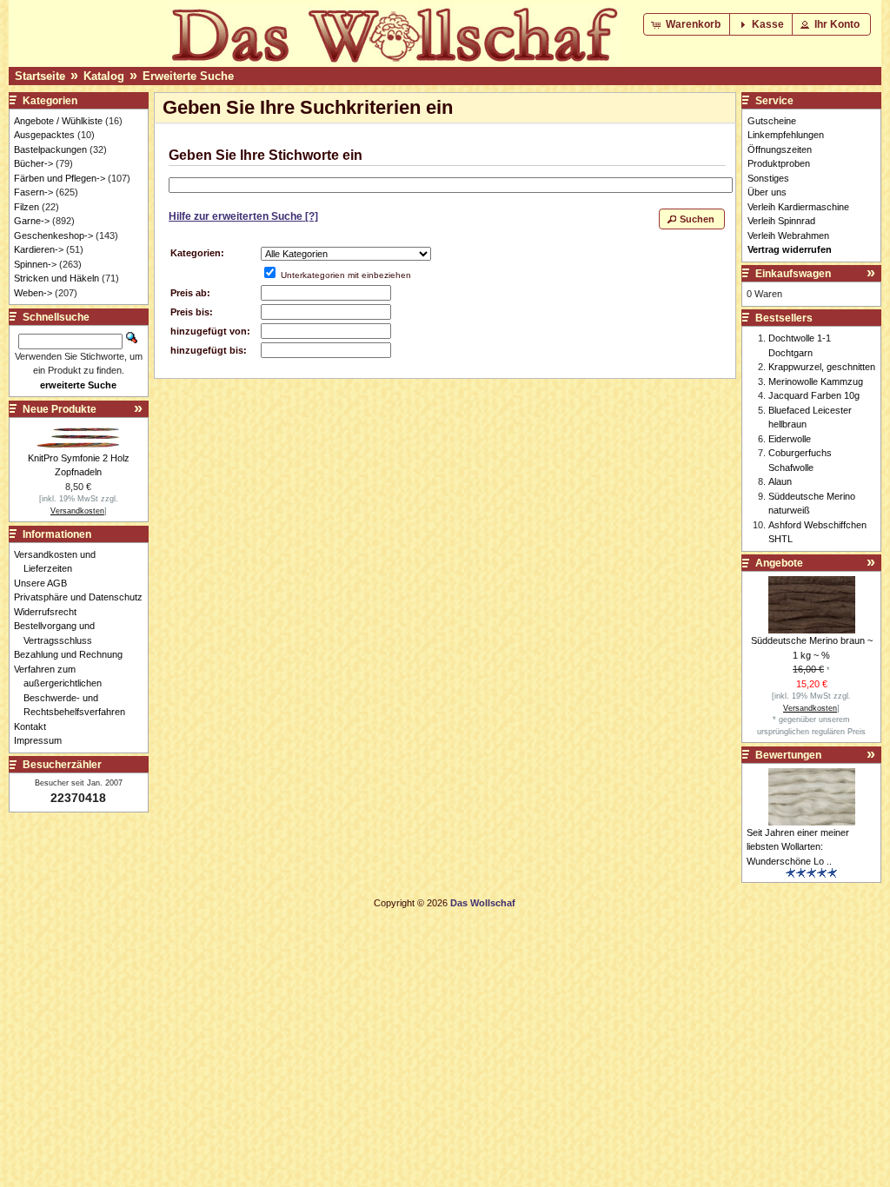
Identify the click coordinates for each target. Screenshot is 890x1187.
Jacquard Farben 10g (814, 395)
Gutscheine (771, 121)
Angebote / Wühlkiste (58, 121)
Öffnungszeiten (779, 149)
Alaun (780, 481)
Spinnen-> (35, 264)
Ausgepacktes (44, 134)
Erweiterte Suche (188, 76)
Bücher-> (33, 163)
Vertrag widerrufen (789, 249)
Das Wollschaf (482, 903)
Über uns (767, 192)
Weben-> (33, 293)
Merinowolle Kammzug (815, 381)
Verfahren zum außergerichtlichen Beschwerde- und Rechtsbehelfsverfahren (74, 691)
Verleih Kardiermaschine (798, 207)
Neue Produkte (59, 409)
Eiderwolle (789, 439)
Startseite (40, 76)
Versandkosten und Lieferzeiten (59, 561)
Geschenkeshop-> (53, 235)
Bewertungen (788, 755)
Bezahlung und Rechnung (73, 654)
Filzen (26, 207)
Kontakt (34, 726)
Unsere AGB (45, 583)
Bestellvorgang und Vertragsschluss (59, 633)
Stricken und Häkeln (56, 278)
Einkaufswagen (793, 274)
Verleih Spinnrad (781, 221)
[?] (243, 216)
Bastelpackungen (50, 149)
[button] (687, 24)
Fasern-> (33, 192)
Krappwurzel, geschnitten (821, 366)
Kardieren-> (38, 249)
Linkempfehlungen (785, 134)
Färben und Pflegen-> (59, 178)
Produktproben (778, 163)
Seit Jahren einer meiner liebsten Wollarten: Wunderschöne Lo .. (798, 846)
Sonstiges (768, 178)
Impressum (42, 740)
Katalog (103, 76)
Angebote (779, 563)
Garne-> (32, 221)
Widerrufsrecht (49, 612)
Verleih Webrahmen (788, 235)
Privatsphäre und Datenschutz (83, 597)
